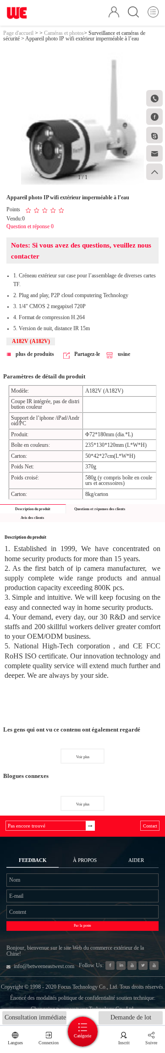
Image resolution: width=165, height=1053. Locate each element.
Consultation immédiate (35, 1017)
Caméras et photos (64, 33)
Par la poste (82, 925)
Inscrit (124, 1042)
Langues (15, 1042)
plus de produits (35, 354)
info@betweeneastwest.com (44, 966)
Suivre (151, 1042)
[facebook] (109, 965)
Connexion (48, 1042)
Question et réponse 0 (30, 226)
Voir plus (82, 757)
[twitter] (142, 965)
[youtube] (153, 965)
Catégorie (82, 1035)
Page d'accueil (18, 33)
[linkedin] (120, 965)
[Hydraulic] (131, 965)
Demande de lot (130, 1017)
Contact (150, 825)
